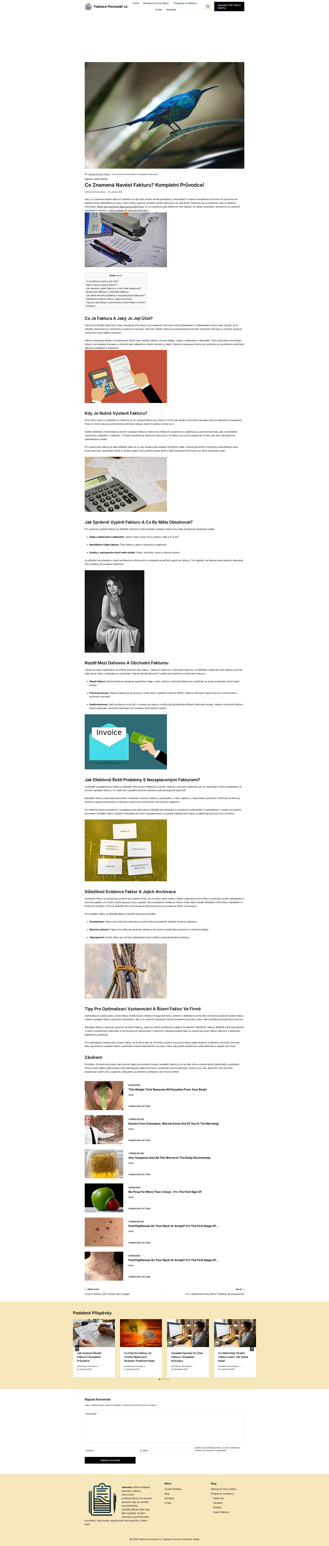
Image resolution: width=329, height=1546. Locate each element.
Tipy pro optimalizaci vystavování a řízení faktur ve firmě (115, 302)
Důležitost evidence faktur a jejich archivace (109, 299)
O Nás (158, 9)
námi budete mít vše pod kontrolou (128, 210)
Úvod (136, 3)
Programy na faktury (222, 1493)
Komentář (92, 1413)
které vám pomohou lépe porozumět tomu (120, 206)
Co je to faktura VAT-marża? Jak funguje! (107, 1291)
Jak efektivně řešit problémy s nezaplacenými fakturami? (115, 295)
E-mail (144, 1450)
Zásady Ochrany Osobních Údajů (181, 1539)
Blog (166, 1493)
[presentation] (94, 1333)
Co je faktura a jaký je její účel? (102, 281)
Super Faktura (221, 1512)
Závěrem (90, 306)
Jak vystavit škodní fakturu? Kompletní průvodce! (89, 1357)
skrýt (118, 275)
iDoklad (217, 1507)
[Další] (252, 1348)
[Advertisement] (164, 32)
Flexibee (218, 1503)
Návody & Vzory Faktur (156, 3)
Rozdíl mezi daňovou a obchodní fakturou (107, 291)
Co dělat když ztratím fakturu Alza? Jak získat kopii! (233, 1357)
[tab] (159, 1379)
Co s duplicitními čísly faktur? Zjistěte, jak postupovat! (215, 1291)
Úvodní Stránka (172, 1489)
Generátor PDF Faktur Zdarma (229, 6)
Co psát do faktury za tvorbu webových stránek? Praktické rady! (139, 1357)
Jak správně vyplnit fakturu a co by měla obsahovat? (113, 288)
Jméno (90, 1450)
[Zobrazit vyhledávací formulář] (208, 6)
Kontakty (171, 9)
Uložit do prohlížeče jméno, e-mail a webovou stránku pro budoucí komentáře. (217, 1449)
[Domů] (86, 174)
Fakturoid (218, 1498)
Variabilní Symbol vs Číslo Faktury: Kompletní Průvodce (187, 1357)
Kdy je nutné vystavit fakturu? (101, 285)
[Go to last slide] (77, 1348)
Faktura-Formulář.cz (97, 192)
